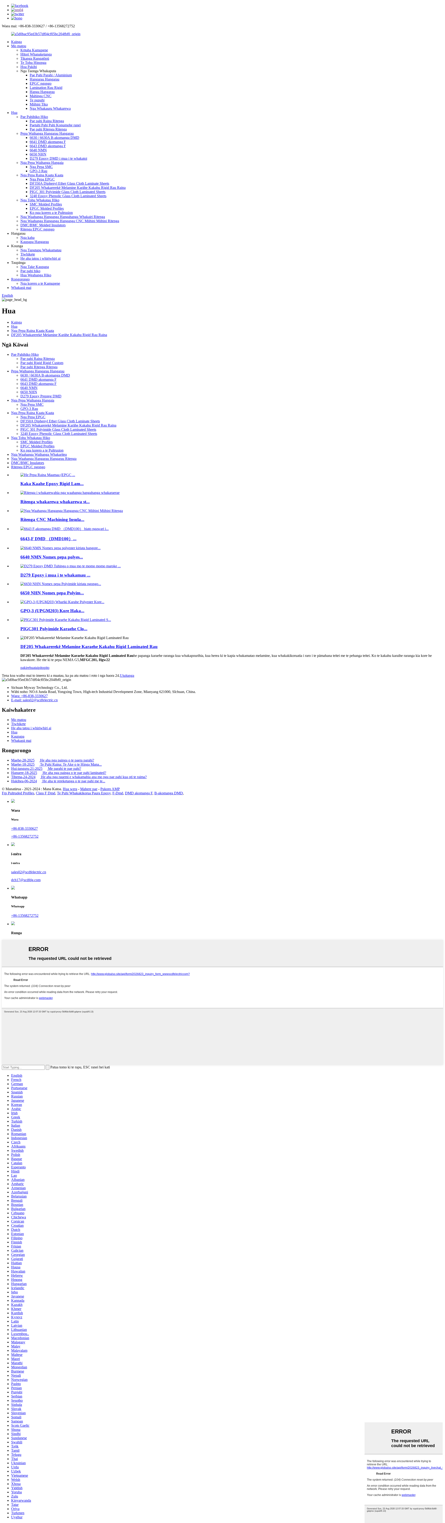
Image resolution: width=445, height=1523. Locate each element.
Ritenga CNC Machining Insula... (52, 519)
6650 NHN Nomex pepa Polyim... (52, 592)
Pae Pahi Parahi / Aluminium (51, 75)
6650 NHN (38, 154)
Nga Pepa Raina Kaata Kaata (41, 175)
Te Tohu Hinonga (33, 63)
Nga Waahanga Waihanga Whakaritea (39, 454)
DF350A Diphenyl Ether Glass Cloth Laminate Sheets (69, 183)
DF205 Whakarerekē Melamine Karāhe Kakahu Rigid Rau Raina (78, 188)
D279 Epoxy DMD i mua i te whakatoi (58, 158)
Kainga (16, 42)
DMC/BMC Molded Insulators (43, 225)
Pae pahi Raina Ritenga (47, 121)
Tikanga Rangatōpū (34, 58)
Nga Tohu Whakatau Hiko (39, 200)
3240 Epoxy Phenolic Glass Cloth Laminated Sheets (68, 196)
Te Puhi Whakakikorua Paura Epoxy (84, 793)
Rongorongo (20, 279)
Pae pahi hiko (30, 271)
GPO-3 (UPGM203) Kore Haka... (52, 610)
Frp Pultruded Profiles (18, 793)
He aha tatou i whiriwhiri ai (40, 258)
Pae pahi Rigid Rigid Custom (41, 363)
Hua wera (70, 789)
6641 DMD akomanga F (48, 142)
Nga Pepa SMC (41, 167)
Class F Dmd (45, 793)
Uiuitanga (127, 675)
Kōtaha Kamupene (34, 50)
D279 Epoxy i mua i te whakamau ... (55, 575)
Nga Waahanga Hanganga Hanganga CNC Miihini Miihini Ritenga (69, 221)
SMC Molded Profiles (46, 204)
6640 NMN (38, 150)
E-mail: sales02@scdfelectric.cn (34, 700)
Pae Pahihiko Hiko (34, 117)
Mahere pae (88, 789)
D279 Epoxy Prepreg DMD (40, 396)
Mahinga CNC (40, 96)
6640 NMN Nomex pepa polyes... (51, 557)
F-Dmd (117, 793)
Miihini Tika (39, 104)
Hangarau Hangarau (44, 79)
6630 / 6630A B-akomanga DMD (54, 138)
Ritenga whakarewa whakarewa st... (55, 501)
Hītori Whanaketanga (36, 54)
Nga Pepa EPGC (42, 179)
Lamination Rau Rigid (46, 88)
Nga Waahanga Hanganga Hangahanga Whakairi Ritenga (62, 217)
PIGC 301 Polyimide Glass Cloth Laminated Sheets (67, 192)
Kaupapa (17, 736)
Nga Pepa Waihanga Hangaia (42, 163)
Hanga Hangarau (42, 92)
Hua (14, 113)
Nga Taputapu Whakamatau (40, 250)
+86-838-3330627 (24, 828)
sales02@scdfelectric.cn (28, 872)
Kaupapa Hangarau (34, 242)
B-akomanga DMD (168, 793)
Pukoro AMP (110, 789)
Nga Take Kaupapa (34, 267)
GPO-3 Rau (38, 171)
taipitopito (42, 668)
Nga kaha (27, 238)
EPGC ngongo (40, 83)
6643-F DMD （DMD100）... (48, 538)
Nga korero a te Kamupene (40, 283)
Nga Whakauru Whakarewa (50, 108)
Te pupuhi (37, 100)
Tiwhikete (27, 254)
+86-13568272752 (24, 836)
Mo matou (18, 46)
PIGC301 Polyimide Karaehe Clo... (53, 628)
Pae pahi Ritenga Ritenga (48, 129)
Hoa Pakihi (28, 67)
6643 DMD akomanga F (48, 146)
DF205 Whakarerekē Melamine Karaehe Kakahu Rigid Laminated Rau (89, 646)
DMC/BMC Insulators (27, 463)
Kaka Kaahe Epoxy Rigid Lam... (52, 483)
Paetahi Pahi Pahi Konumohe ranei (55, 125)
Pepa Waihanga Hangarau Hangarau (47, 133)
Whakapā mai (21, 288)
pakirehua (27, 668)
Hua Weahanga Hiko (35, 275)
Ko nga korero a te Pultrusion (51, 213)
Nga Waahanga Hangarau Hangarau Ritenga (43, 459)
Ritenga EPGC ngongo (37, 229)
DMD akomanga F (139, 793)
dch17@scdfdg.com (26, 880)
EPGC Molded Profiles (47, 208)
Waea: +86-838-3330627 (29, 696)
